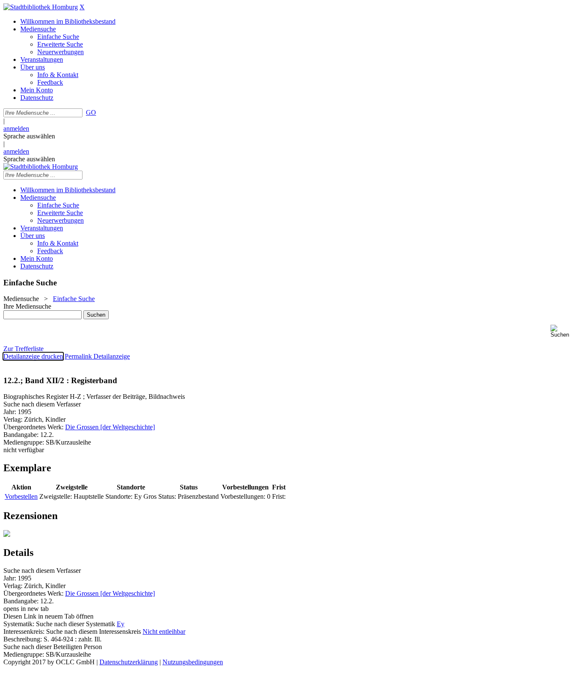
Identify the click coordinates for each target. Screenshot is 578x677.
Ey (120, 623)
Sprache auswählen (29, 136)
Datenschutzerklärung (128, 662)
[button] (562, 331)
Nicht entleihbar (164, 631)
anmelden (16, 128)
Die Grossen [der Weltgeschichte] (110, 427)
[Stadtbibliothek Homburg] (40, 7)
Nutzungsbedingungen (192, 662)
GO (91, 112)
